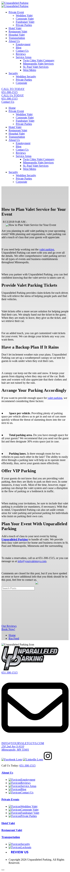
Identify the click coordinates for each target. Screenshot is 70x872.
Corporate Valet (25, 18)
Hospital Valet (17, 34)
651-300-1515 (9, 672)
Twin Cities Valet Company (38, 60)
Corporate (21, 82)
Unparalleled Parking (14, 539)
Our (9, 625)
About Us (14, 41)
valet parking (46, 249)
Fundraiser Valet (25, 21)
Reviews (21, 54)
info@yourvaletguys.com (32, 561)
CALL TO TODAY (13, 90)
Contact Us (22, 50)
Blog (18, 47)
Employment (23, 44)
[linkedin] (33, 759)
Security (13, 73)
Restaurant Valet (18, 31)
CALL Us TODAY (12, 97)
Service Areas (23, 57)
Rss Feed (14, 638)
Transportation (17, 37)
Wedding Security (26, 76)
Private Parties (24, 25)
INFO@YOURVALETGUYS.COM (22, 743)
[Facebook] (11, 759)
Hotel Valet (15, 28)
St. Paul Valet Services (35, 66)
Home (12, 107)
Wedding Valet (24, 15)
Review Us (19, 852)
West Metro (29, 70)
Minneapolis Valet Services (38, 63)
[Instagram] (48, 759)
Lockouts (26, 847)
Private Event (16, 12)
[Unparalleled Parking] (14, 2)
